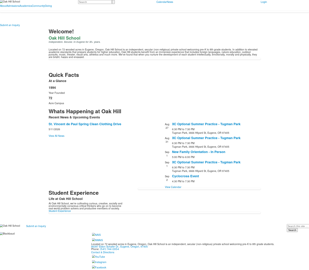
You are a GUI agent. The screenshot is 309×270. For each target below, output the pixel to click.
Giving (48, 5)
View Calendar (173, 187)
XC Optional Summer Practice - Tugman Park (206, 124)
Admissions (13, 5)
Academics (25, 5)
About (3, 5)
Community (38, 5)
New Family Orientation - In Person (198, 151)
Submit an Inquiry (10, 25)
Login (264, 2)
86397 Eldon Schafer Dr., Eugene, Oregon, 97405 (119, 246)
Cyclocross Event (185, 176)
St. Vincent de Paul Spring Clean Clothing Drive (85, 124)
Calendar (161, 2)
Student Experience (60, 211)
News (170, 2)
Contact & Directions (102, 252)
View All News (56, 135)
